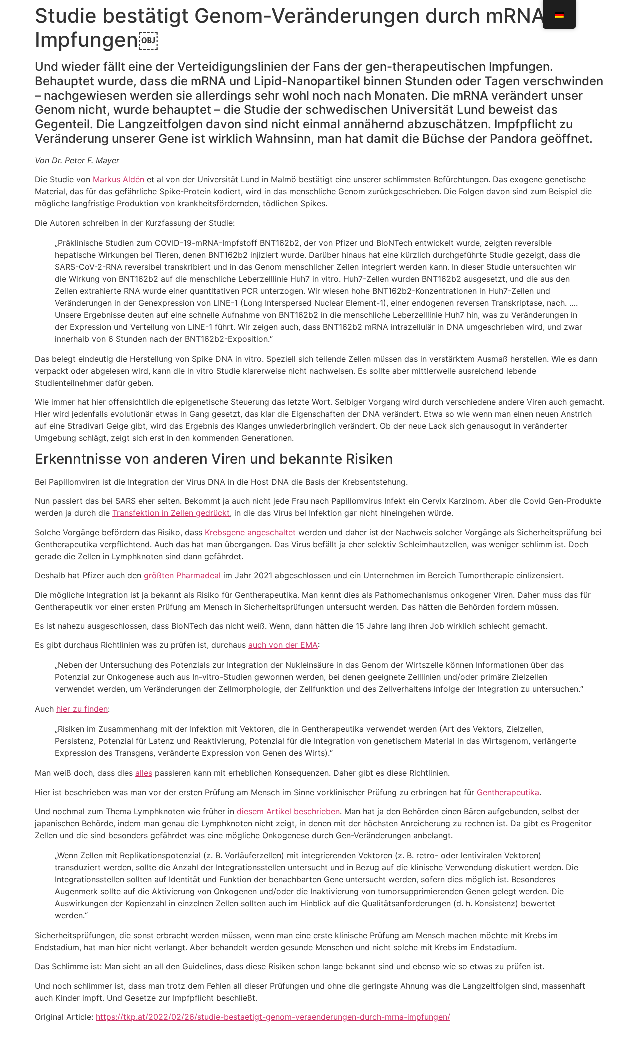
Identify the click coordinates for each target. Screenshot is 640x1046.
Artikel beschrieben (302, 811)
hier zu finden (82, 709)
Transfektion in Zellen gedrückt (171, 513)
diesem (250, 811)
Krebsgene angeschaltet (250, 532)
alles (144, 773)
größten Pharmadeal (182, 575)
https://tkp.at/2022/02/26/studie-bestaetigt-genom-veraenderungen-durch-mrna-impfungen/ (273, 1017)
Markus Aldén (118, 179)
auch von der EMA (283, 645)
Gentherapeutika (508, 792)
